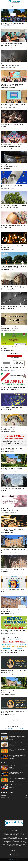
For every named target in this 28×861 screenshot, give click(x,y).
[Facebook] (10, 854)
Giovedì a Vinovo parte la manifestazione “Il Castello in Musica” (13, 529)
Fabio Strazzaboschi (5, 168)
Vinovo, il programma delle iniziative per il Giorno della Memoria (14, 307)
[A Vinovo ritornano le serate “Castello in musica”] (14, 116)
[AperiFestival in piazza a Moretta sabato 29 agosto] (4, 767)
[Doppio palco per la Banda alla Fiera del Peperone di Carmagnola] (4, 757)
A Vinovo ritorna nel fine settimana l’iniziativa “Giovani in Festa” (11, 44)
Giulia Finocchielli (4, 26)
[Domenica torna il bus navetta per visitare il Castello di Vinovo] (14, 662)
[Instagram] (14, 854)
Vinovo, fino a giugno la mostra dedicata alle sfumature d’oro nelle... (13, 165)
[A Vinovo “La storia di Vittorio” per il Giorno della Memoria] (14, 440)
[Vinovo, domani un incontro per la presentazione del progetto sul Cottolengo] (14, 278)
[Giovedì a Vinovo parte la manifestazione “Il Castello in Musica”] (14, 521)
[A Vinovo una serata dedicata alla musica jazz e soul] (14, 622)
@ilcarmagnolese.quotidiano (14, 728)
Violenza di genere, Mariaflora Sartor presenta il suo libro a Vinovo (12, 509)
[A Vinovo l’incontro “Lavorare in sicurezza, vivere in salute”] (14, 96)
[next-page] (16, 720)
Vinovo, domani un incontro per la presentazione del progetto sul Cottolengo (14, 287)
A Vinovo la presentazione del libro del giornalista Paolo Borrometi (12, 368)
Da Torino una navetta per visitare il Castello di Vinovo (12, 691)
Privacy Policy (11, 837)
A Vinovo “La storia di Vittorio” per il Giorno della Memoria (12, 449)
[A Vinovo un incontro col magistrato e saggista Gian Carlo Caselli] (14, 642)
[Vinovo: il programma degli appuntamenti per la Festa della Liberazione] (14, 379)
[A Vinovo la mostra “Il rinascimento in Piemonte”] (14, 703)
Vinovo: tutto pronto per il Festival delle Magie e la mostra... (13, 246)
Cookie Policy (17, 837)
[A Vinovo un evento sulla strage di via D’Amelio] (14, 582)
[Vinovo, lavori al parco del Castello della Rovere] (14, 541)
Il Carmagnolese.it (15, 859)
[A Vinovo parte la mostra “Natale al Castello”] (14, 460)
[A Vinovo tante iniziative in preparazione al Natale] (14, 480)
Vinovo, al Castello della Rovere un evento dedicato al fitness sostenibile (13, 267)
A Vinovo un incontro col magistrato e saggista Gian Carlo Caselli (12, 651)
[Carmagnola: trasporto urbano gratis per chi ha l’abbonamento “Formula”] (4, 738)
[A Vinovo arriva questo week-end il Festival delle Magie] (14, 399)
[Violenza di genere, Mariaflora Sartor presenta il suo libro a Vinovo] (14, 501)
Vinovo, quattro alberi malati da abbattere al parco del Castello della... (13, 206)
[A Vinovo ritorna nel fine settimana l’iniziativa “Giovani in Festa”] (14, 35)
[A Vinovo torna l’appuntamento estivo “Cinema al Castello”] (14, 15)
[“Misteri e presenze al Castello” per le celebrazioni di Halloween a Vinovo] (14, 319)
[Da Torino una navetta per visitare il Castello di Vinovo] (14, 683)
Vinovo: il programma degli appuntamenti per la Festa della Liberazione (13, 388)
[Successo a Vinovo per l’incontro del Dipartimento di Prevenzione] (14, 76)
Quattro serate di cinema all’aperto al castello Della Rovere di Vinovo (12, 145)
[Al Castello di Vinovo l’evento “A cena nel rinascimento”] (14, 561)
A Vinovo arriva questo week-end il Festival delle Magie (11, 408)
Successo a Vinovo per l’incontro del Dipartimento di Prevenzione (12, 85)
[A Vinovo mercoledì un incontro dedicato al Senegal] (14, 339)
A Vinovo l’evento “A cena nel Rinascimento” (10, 610)
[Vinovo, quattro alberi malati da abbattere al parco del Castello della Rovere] (14, 197)
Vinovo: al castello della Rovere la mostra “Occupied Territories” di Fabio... (13, 64)
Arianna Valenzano (5, 451)
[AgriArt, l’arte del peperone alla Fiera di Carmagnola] (4, 751)
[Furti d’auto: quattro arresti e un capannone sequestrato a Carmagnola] (4, 786)
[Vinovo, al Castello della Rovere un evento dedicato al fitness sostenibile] (14, 258)
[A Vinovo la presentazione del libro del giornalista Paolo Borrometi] (14, 359)
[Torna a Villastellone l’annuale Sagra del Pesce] (4, 744)
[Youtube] (17, 854)
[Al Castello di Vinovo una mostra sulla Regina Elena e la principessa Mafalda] (14, 177)
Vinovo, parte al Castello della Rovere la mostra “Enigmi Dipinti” (13, 428)
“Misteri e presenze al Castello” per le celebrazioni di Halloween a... (12, 327)
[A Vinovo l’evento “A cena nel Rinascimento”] (14, 602)
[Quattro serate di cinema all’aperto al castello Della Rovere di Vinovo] (14, 137)
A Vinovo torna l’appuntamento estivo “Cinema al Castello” (12, 24)
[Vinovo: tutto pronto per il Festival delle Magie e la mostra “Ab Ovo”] (14, 238)
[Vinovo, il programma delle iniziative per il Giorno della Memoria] (14, 298)
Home (2, 4)
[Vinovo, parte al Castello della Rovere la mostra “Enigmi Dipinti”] (14, 420)
